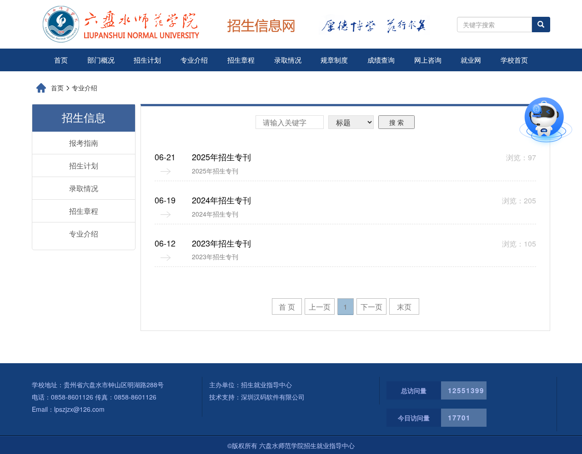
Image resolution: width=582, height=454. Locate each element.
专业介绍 (194, 59)
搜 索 (396, 122)
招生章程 (241, 59)
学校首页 (514, 59)
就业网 (471, 59)
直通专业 (503, 106)
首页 (61, 59)
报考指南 (83, 143)
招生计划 (147, 59)
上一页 (320, 306)
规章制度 (334, 59)
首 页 (287, 306)
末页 (404, 306)
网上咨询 (428, 59)
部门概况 (101, 59)
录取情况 (287, 59)
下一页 (371, 306)
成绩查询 (381, 59)
